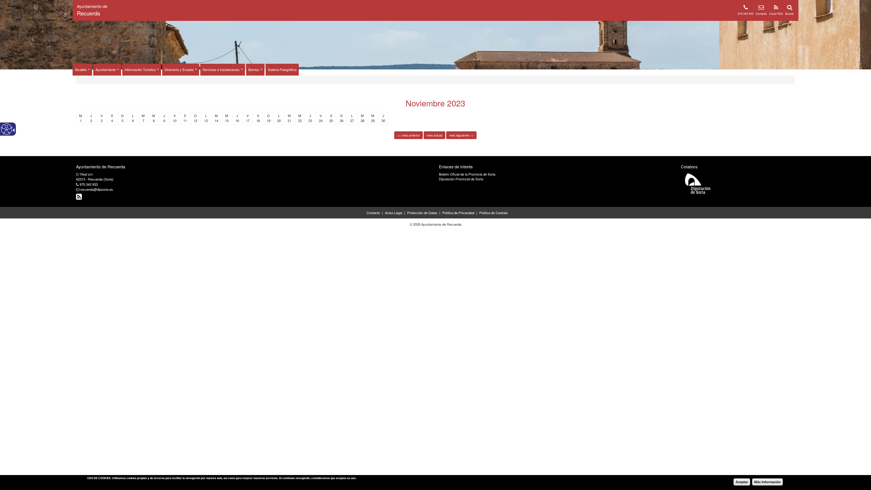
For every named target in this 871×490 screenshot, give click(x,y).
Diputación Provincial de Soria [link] (461, 178)
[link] (79, 197)
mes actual (434, 135)
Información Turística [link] (141, 69)
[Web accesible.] (6, 129)
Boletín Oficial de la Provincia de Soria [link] (467, 174)
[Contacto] (761, 8)
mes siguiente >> (461, 135)
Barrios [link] (254, 69)
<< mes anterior (408, 135)
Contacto (761, 13)
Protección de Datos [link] (422, 212)
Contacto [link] (373, 212)
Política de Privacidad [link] (458, 212)
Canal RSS (776, 13)
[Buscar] (789, 8)
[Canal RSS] (776, 8)
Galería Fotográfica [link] (282, 69)
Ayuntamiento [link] (106, 69)
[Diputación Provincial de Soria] (698, 183)
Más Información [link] (767, 482)
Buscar (789, 13)
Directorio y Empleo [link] (179, 69)
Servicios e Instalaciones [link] (221, 69)
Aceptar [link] (742, 482)
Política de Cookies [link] (493, 212)
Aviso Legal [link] (393, 212)
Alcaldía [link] (81, 69)
